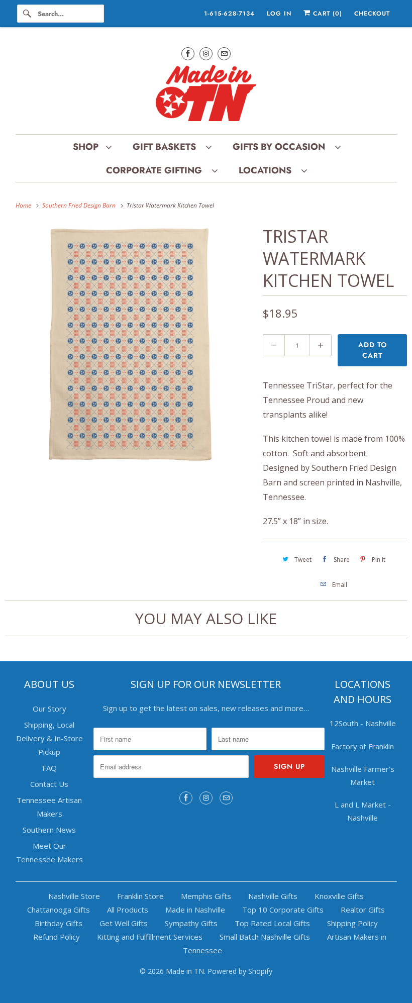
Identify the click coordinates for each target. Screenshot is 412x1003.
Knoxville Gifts (339, 896)
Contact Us (49, 784)
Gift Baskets (167, 146)
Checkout (372, 13)
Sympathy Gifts (191, 923)
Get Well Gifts (123, 923)
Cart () (326, 13)
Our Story (49, 709)
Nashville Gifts (272, 896)
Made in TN (185, 971)
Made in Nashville (195, 910)
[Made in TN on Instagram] (206, 53)
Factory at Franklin (362, 746)
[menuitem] (92, 146)
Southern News (49, 830)
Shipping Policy (352, 923)
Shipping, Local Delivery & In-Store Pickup (49, 738)
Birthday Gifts (58, 923)
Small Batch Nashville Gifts (265, 937)
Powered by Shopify (240, 971)
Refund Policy (56, 937)
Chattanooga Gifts (58, 910)
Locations (267, 170)
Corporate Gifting (156, 170)
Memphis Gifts (206, 896)
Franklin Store (140, 896)
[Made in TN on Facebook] (187, 53)
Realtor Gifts (363, 910)
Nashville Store (74, 896)
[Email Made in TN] (224, 53)
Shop (87, 146)
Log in (279, 13)
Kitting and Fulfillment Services (149, 937)
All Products (127, 910)
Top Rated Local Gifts (272, 923)
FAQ (49, 768)
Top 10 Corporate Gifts (283, 910)
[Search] (27, 14)
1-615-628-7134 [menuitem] (229, 13)
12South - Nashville (363, 723)
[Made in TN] (206, 94)
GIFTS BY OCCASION (281, 146)
